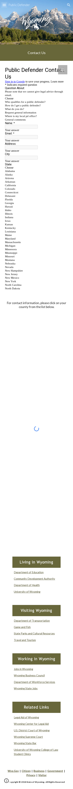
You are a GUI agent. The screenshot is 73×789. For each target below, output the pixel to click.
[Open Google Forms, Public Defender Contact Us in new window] (62, 69)
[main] (36, 53)
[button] (4, 5)
